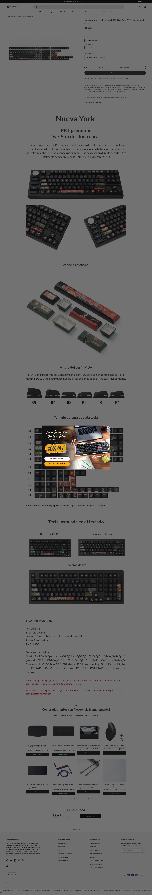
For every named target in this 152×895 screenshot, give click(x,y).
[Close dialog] (108, 427)
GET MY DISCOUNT (57, 464)
